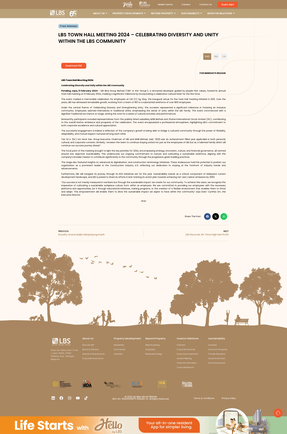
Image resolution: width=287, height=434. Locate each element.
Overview (181, 345)
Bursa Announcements (187, 354)
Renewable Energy (153, 354)
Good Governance (216, 363)
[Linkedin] (53, 398)
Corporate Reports (185, 367)
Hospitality (150, 349)
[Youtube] (77, 398)
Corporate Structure (186, 349)
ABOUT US (99, 13)
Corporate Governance (92, 358)
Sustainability (216, 338)
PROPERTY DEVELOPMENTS (128, 13)
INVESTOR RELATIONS (219, 13)
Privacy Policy (229, 398)
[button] (207, 216)
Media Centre (165, 4)
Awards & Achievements (93, 354)
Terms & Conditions (204, 398)
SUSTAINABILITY (190, 13)
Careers (186, 4)
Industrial (118, 354)
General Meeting (184, 358)
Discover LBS (88, 345)
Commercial (119, 349)
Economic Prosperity (217, 349)
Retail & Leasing (152, 345)
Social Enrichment (216, 358)
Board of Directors (90, 349)
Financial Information (187, 363)
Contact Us (205, 4)
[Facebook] (61, 398)
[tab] (207, 56)
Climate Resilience (216, 354)
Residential (119, 345)
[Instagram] (69, 398)
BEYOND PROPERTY (162, 13)
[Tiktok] (86, 398)
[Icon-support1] (278, 413)
